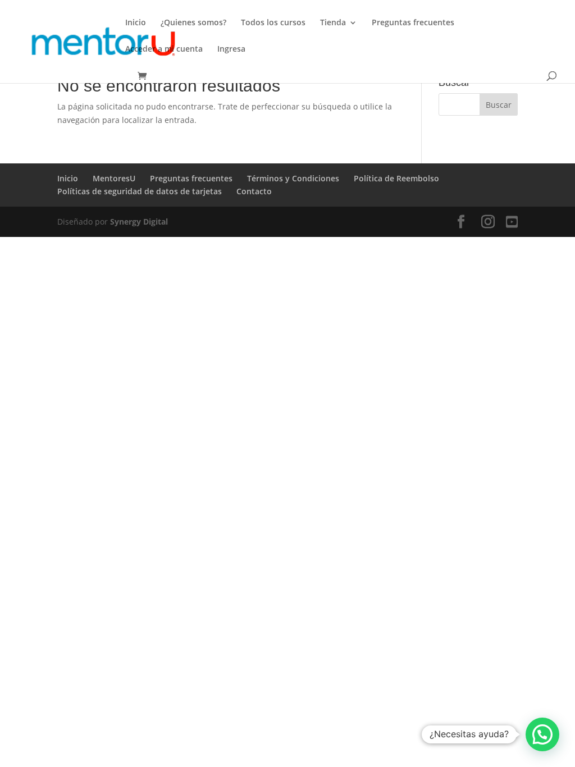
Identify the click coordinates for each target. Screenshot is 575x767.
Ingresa (231, 49)
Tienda (333, 23)
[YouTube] (512, 222)
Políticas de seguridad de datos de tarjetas (139, 191)
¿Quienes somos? (193, 23)
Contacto (254, 191)
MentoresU (114, 178)
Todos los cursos (273, 23)
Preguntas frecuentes (413, 23)
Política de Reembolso (397, 178)
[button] (542, 734)
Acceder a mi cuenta (164, 49)
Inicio (135, 23)
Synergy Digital (139, 221)
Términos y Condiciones (293, 178)
